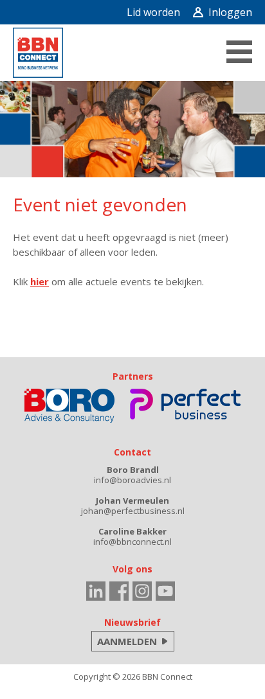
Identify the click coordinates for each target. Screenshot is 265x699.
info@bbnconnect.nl (132, 541)
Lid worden (153, 12)
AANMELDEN (127, 641)
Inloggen (230, 12)
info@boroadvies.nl (132, 480)
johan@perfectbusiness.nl (133, 511)
